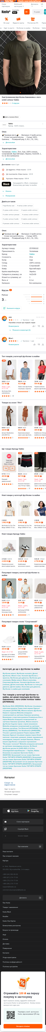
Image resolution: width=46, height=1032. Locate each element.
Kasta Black (7, 912)
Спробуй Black (23, 829)
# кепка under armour (25, 206)
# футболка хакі (8, 206)
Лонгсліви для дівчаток (31, 687)
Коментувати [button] (14, 326)
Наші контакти (8, 851)
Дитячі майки (15, 687)
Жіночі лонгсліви (29, 680)
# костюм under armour (30, 223)
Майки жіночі (17, 680)
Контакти (6, 953)
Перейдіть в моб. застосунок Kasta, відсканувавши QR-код (28, 1013)
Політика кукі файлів (10, 966)
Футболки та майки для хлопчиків (16, 689)
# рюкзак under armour (11, 223)
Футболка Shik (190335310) (13, 706)
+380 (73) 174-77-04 (10, 880)
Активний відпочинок (12, 792)
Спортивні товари (11, 794)
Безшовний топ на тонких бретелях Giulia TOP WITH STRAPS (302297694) (22, 766)
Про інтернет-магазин (11, 856)
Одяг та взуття (9, 789)
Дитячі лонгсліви (17, 684)
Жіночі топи (16, 676)
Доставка (6, 944)
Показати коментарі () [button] (21, 330)
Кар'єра (5, 860)
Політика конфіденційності (12, 962)
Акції (4, 935)
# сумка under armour (11, 210)
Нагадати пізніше (23, 1026)
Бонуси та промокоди (10, 930)
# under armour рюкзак (11, 214)
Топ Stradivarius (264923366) (29, 730)
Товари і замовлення (10, 907)
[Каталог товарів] (27, 11)
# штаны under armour (30, 214)
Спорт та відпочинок (9, 784)
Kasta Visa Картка (9, 921)
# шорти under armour (29, 210)
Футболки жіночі (9, 673)
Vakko (14, 152)
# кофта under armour (29, 219)
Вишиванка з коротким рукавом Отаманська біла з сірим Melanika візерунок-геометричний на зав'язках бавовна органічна (23, 719)
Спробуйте (15, 10)
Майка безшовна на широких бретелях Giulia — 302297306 (21, 753)
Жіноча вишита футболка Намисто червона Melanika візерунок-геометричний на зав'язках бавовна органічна (22, 713)
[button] (11, 308)
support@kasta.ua (9, 887)
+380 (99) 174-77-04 (10, 883)
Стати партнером (6, 5)
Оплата (5, 939)
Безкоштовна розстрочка (12, 925)
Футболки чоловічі (24, 673)
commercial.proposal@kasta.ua (14, 890)
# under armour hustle (11, 219)
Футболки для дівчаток (19, 678)
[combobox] (37, 11)
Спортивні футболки (11, 682)
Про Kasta (6, 903)
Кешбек (5, 916)
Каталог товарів (23, 836)
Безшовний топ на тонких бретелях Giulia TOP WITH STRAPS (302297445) (22, 759)
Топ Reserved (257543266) (28, 728)
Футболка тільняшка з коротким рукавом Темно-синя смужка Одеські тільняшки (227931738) (22, 708)
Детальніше (10, 142)
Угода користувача (9, 957)
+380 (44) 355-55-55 (10, 874)
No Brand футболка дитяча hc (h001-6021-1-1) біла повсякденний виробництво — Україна (20, 748)
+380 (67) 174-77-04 (10, 877)
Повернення (7, 948)
